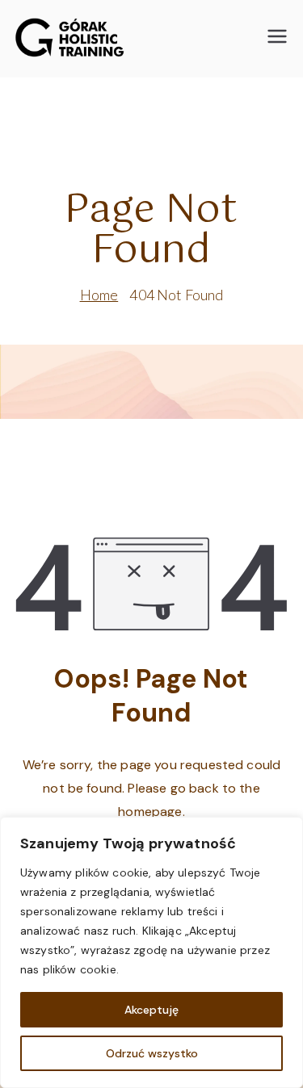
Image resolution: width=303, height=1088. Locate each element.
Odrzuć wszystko (152, 1053)
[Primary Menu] (277, 38)
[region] (151, 952)
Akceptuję (151, 1009)
